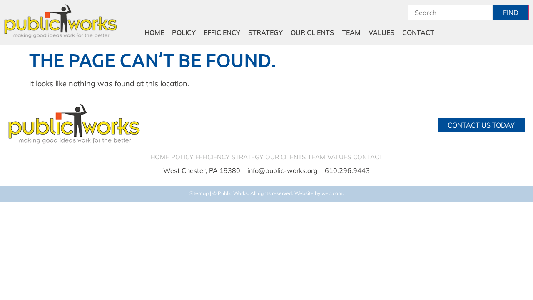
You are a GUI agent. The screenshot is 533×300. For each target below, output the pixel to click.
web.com (332, 193)
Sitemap (199, 193)
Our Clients (312, 32)
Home (154, 32)
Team (351, 32)
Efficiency (222, 32)
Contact (418, 32)
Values (381, 32)
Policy (184, 32)
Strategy (265, 32)
